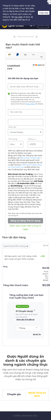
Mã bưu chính (33, 139)
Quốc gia (12, 127)
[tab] (10, 54)
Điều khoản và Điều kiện (30, 158)
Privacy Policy (30, 104)
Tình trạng (12, 139)
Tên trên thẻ (16, 112)
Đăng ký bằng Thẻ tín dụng (25, 220)
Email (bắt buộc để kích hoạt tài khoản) (25, 86)
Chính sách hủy (17, 167)
